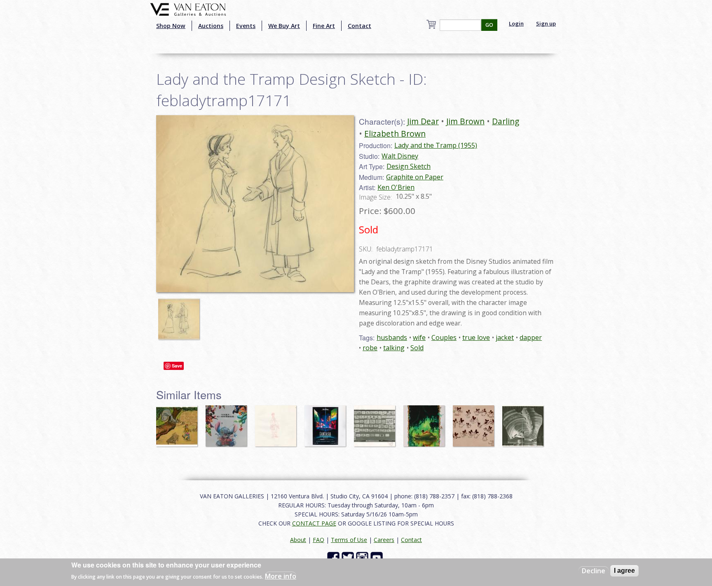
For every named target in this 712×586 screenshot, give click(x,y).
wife (419, 337)
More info (280, 576)
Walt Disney (400, 155)
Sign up (546, 23)
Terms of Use (349, 540)
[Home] (188, 8)
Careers (384, 540)
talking (394, 347)
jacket (505, 337)
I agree (624, 570)
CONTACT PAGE (314, 523)
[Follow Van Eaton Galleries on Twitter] (349, 557)
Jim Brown (465, 121)
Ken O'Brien (396, 187)
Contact (359, 26)
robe (370, 347)
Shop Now (170, 26)
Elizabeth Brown (395, 133)
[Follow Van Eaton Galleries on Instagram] (363, 557)
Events (245, 26)
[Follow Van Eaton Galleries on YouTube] (377, 557)
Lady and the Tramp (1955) (435, 145)
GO (489, 24)
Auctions (210, 26)
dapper (531, 337)
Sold (417, 347)
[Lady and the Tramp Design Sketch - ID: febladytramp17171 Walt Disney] (255, 202)
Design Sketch (408, 166)
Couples (444, 337)
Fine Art (324, 26)
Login (516, 23)
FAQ (318, 540)
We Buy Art (284, 26)
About (298, 540)
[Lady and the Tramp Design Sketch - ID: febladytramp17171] (181, 314)
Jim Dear (423, 121)
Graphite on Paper (414, 176)
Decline (593, 570)
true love (476, 337)
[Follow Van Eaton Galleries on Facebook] (334, 557)
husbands (392, 337)
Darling (505, 121)
